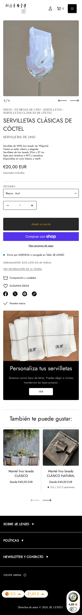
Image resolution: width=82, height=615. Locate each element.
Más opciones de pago (41, 246)
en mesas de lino (28, 109)
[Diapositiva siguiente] (74, 100)
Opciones (9, 186)
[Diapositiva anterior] (62, 100)
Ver (41, 391)
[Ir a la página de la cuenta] (50, 8)
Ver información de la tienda (22, 269)
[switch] (73, 609)
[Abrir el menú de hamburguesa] (72, 8)
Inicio (7, 109)
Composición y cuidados (23, 278)
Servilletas (52, 109)
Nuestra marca (17, 303)
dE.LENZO (56, 607)
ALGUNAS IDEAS (19, 286)
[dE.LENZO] (16, 8)
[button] (13, 594)
